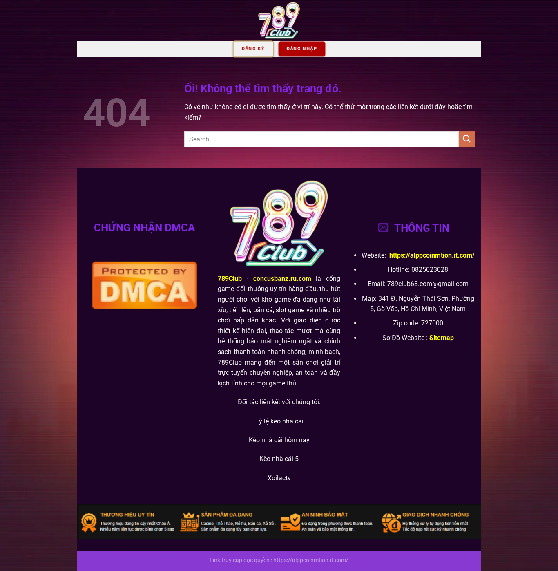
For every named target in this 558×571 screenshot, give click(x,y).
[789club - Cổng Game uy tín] (279, 20)
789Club (230, 278)
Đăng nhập (302, 49)
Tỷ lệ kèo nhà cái (279, 421)
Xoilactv (279, 478)
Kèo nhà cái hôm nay (279, 440)
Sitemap (441, 338)
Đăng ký (253, 49)
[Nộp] (467, 139)
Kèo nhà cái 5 (279, 459)
